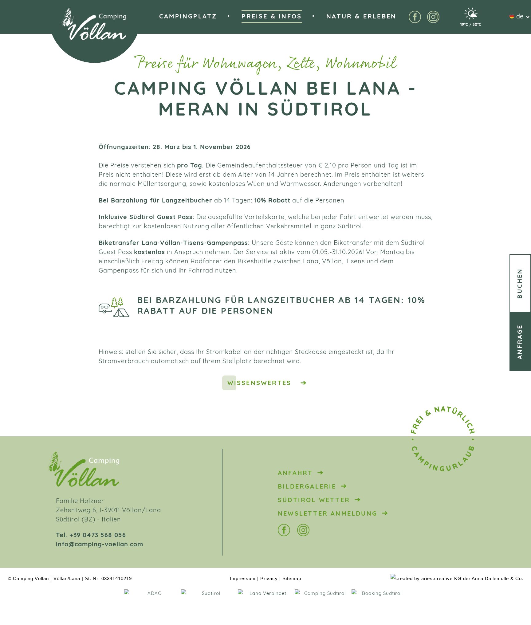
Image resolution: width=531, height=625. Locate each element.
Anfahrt (295, 473)
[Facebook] (415, 17)
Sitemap (291, 578)
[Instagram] (433, 17)
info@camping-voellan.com (99, 545)
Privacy (269, 578)
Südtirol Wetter (314, 500)
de (519, 17)
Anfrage (520, 341)
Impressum (243, 578)
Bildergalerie (307, 487)
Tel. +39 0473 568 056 (91, 536)
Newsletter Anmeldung (327, 514)
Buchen (520, 283)
